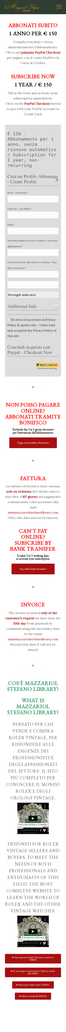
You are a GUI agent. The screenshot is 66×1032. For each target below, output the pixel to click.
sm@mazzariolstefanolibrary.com (33, 512)
